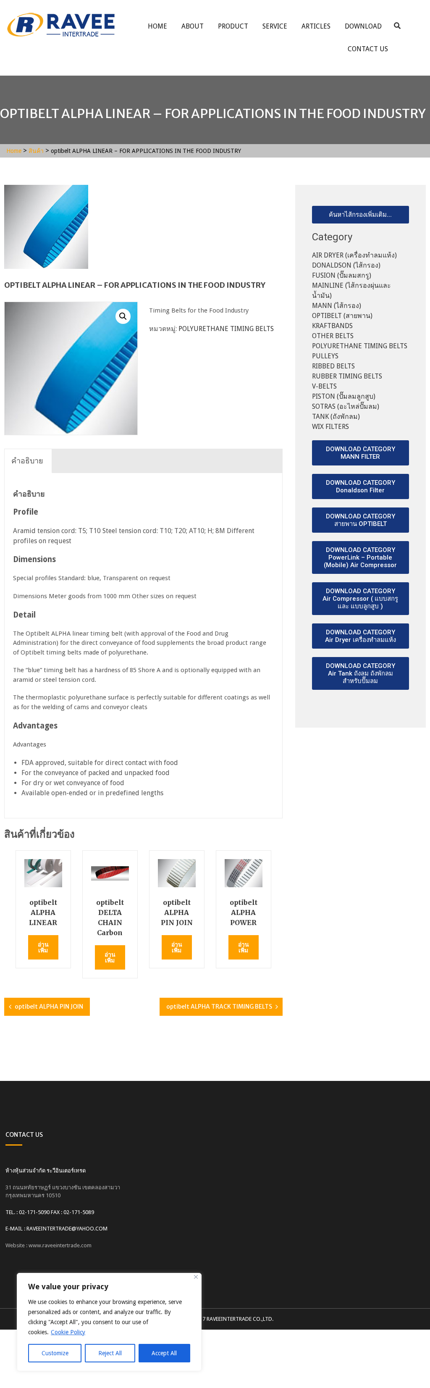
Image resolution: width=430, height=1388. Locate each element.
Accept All (164, 1353)
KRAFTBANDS (332, 326)
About (192, 26)
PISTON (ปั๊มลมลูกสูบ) (343, 396)
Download (363, 26)
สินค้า (36, 150)
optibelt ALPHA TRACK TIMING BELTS (219, 1006)
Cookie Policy (68, 1332)
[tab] (27, 461)
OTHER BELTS (333, 336)
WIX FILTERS (330, 427)
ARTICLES (316, 26)
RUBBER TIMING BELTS (347, 376)
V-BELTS (324, 386)
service (274, 26)
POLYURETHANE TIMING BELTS (226, 329)
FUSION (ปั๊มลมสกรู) (341, 275)
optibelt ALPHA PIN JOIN (49, 1006)
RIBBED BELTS (333, 366)
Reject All (110, 1353)
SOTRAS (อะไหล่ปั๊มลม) (345, 406)
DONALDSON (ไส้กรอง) (346, 265)
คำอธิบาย (27, 460)
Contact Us (368, 49)
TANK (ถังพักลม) (336, 417)
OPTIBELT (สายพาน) (342, 316)
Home (157, 26)
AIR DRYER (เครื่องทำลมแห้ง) (354, 255)
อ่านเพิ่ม (43, 947)
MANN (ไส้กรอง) (336, 306)
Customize (55, 1353)
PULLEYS (325, 356)
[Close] (196, 1277)
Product (233, 26)
